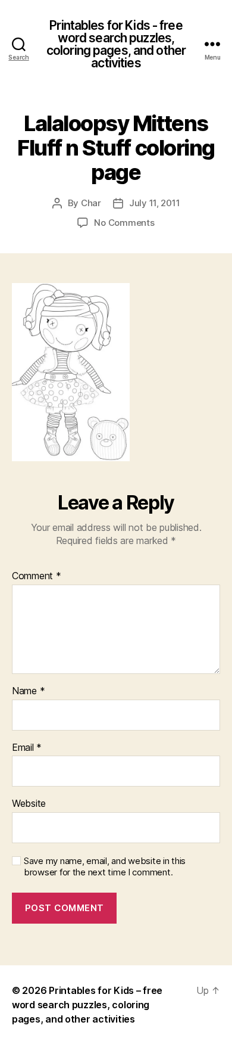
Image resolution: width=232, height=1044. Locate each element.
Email (27, 747)
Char (91, 203)
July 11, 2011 (154, 203)
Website (29, 803)
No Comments (124, 222)
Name (28, 691)
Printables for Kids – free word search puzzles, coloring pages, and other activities (87, 1004)
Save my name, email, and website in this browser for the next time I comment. (105, 867)
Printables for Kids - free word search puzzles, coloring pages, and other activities (116, 44)
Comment (36, 576)
